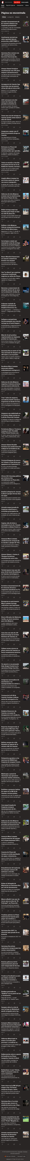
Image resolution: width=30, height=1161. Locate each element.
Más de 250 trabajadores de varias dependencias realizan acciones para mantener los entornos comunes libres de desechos (10, 812)
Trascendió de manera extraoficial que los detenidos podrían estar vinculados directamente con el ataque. (10, 1092)
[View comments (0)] (8, 33)
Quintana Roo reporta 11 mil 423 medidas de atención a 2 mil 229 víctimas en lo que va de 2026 (10, 1029)
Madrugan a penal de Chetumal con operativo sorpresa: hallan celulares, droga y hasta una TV (10, 776)
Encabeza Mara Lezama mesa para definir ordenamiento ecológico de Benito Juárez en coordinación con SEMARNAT (10, 368)
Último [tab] (4, 17)
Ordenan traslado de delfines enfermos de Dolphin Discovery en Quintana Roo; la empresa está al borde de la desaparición (10, 306)
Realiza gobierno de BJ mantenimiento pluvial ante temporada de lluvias (10, 964)
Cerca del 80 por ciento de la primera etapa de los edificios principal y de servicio (9, 1139)
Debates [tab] (17, 17)
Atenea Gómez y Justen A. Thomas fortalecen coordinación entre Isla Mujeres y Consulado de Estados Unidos (10, 556)
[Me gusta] (2, 33)
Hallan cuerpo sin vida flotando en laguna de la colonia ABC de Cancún (9, 744)
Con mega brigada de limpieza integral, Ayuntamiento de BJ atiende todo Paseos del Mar (11, 807)
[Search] (27, 17)
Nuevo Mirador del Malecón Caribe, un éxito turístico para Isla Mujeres (11, 619)
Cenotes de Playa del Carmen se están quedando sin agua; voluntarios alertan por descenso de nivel (10, 854)
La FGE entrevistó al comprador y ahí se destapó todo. (10, 982)
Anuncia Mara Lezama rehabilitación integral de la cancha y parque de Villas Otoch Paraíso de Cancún (11, 541)
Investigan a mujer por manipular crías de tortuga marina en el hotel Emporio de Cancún (10, 243)
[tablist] (10, 17)
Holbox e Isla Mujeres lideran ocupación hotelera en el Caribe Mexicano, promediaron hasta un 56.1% (11, 227)
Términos (25, 1151)
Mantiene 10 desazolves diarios (10, 968)
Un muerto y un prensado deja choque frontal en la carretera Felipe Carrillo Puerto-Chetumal (10, 666)
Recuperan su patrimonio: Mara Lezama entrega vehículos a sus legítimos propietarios (10, 603)
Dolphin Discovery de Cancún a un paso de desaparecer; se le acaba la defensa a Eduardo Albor (10, 713)
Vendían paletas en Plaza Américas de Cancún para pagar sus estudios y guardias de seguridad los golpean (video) (10, 917)
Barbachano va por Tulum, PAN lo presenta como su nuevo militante (10, 1072)
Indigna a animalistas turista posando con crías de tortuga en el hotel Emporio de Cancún (11, 321)
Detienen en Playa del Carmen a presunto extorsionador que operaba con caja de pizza (10, 149)
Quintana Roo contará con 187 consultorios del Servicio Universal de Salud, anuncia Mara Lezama (10, 55)
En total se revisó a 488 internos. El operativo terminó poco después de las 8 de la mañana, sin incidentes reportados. (11, 780)
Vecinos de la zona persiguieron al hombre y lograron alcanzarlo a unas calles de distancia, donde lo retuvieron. (10, 702)
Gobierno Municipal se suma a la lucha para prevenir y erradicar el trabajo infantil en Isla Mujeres (9, 1040)
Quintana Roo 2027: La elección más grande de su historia (10, 932)
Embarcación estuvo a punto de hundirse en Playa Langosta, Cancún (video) (11, 1056)
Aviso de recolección (15, 1153)
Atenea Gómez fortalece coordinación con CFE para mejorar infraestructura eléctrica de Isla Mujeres (10, 70)
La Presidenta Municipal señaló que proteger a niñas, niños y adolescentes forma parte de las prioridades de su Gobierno (11, 1045)
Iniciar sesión (24, 2)
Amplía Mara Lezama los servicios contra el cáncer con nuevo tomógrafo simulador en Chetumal (10, 180)
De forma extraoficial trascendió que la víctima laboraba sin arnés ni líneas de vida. (11, 906)
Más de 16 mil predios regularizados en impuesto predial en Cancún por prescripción (10, 337)
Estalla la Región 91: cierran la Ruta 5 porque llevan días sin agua (11, 494)
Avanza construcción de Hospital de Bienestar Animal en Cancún (9, 1134)
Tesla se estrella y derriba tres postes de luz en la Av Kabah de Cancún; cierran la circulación (11, 165)
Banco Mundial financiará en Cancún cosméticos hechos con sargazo (10, 258)
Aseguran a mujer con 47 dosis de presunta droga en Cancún (10, 133)
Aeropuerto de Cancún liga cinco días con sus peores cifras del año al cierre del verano (10, 86)
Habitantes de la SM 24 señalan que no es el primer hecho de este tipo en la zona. (11, 796)
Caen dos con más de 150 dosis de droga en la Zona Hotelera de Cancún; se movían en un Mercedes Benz (10, 635)
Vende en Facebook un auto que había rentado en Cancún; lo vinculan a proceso (10, 978)
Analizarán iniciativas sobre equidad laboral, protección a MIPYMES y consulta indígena (10, 39)
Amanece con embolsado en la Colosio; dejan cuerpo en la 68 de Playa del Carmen (11, 415)
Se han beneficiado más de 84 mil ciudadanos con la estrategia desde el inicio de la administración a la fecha (11, 592)
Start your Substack (10, 1156)
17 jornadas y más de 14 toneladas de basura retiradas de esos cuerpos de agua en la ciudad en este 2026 (11, 28)
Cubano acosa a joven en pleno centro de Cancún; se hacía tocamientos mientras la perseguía (11, 650)
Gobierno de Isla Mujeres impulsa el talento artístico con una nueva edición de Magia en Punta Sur (10, 384)
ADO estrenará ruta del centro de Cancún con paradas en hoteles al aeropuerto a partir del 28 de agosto (11, 102)
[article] (15, 27)
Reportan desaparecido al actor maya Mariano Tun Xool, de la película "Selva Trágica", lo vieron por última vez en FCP (10, 729)
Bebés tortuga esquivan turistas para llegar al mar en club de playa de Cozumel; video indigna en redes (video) (10, 212)
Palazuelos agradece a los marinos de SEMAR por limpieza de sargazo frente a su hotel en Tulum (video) (10, 760)
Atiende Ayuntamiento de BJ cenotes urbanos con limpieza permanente (10, 23)
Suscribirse (17, 2)
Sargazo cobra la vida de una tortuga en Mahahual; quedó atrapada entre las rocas (10, 1009)
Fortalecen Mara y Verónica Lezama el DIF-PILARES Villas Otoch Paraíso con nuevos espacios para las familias (11, 431)
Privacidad (20, 1151)
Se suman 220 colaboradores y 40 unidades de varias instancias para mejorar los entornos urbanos (10, 514)
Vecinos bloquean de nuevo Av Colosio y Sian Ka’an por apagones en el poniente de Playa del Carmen (10, 462)
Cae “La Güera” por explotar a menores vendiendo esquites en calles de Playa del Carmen (10, 274)
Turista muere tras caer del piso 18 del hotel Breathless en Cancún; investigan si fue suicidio (10, 572)
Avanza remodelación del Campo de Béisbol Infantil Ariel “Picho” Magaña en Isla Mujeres (10, 1119)
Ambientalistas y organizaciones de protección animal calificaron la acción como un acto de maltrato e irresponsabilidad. (11, 326)
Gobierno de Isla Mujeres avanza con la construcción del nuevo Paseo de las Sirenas (10, 196)
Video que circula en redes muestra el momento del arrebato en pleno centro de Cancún (11, 529)
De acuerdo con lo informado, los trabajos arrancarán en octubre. (10, 874)
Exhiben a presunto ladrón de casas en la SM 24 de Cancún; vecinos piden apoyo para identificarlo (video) (10, 791)
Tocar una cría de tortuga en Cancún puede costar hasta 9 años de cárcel (11, 117)
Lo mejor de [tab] (10, 17)
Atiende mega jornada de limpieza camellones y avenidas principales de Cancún (10, 509)
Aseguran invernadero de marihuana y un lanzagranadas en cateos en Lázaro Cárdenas (11, 682)
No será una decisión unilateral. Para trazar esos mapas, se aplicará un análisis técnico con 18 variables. (11, 953)
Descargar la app (21, 1156)
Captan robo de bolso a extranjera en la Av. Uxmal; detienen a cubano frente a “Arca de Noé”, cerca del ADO (11, 525)
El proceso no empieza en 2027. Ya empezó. (10, 937)
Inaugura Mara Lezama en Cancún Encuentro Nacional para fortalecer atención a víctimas (11, 1025)
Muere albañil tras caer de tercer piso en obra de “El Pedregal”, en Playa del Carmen (10, 901)
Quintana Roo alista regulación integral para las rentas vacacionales (11, 948)
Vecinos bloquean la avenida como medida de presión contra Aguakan (11, 498)
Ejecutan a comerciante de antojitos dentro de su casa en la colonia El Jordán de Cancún (10, 290)
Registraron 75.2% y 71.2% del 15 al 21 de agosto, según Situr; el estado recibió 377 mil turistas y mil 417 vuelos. (11, 232)
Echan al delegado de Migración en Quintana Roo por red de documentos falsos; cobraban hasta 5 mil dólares (11, 885)
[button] (2, 5)
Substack (8, 1159)
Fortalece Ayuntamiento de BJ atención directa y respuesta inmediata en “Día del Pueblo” (11, 588)
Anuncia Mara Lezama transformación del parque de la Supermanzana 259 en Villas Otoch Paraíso (10, 838)
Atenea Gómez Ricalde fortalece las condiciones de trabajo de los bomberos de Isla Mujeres (11, 447)
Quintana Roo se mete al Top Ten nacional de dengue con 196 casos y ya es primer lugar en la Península (11, 353)
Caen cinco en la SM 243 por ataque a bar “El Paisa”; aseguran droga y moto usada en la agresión (11, 1087)
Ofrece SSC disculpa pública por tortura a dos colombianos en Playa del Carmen (11, 478)
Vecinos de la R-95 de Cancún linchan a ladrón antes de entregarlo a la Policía (9, 697)
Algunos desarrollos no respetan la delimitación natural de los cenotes (10, 859)
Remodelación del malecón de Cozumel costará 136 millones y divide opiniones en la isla (10, 870)
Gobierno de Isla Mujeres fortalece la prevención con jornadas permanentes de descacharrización (10, 823)
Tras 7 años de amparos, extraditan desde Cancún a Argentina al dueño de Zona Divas (11, 400)
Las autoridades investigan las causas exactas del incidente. (9, 1061)
